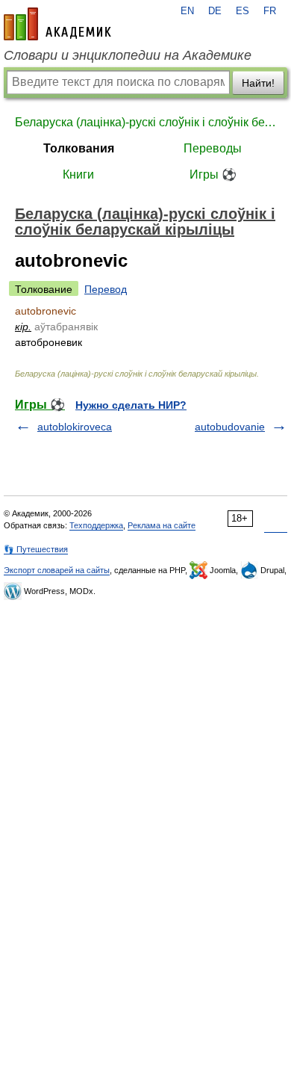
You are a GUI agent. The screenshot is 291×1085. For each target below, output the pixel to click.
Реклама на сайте (161, 525)
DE (215, 11)
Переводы (213, 148)
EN (187, 11)
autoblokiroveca (74, 427)
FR (269, 11)
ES (242, 11)
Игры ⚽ (213, 174)
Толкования (78, 148)
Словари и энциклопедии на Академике (127, 55)
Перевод (105, 289)
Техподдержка (96, 525)
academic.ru (57, 23)
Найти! (258, 83)
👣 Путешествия (36, 549)
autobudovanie (230, 427)
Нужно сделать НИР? (131, 405)
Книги (78, 174)
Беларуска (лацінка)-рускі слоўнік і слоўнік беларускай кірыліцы (145, 122)
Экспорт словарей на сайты (57, 570)
